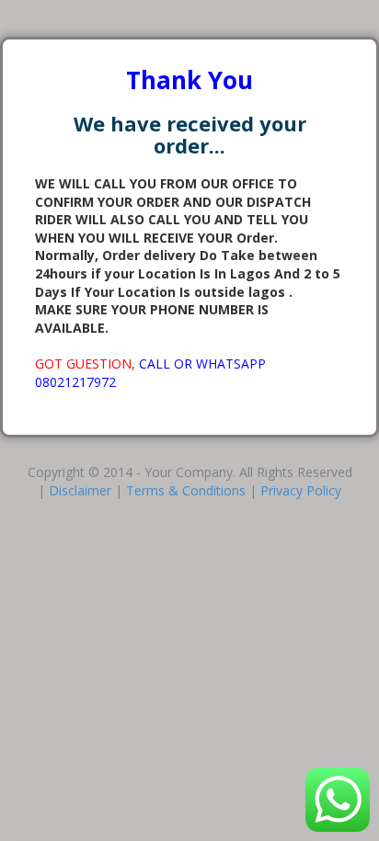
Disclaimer (80, 490)
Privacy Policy (300, 490)
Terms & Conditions (186, 490)
